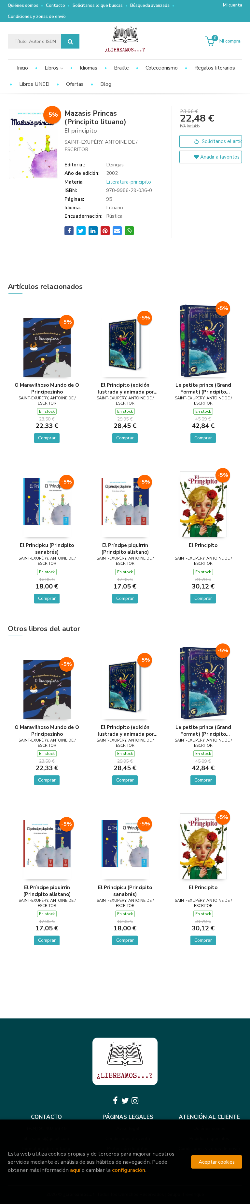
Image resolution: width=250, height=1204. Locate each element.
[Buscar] (70, 41)
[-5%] (47, 347)
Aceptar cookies (217, 1162)
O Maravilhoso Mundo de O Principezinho (47, 388)
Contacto (55, 5)
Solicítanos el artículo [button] (221, 141)
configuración (128, 1170)
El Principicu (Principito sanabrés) (47, 548)
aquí (75, 1170)
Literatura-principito (128, 182)
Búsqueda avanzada (150, 5)
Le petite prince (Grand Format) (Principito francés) (203, 388)
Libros (52, 67)
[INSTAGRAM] (135, 1101)
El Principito (203, 545)
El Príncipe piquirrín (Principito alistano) (125, 548)
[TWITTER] (125, 1101)
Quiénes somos (23, 5)
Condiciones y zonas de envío (37, 16)
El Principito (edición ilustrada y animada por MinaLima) (125, 388)
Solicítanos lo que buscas (98, 5)
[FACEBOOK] (115, 1101)
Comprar (47, 438)
